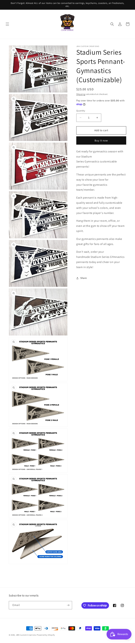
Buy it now (101, 140)
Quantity (80, 110)
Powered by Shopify (46, 635)
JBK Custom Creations (26, 635)
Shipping (80, 94)
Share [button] (83, 278)
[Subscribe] (68, 605)
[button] (7, 24)
